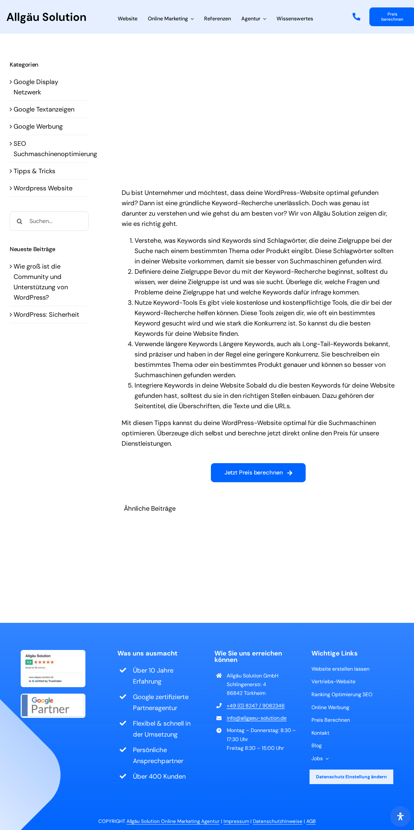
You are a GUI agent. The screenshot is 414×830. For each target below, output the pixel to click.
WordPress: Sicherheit (46, 314)
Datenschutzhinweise (277, 821)
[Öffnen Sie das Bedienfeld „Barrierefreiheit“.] (400, 816)
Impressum (236, 821)
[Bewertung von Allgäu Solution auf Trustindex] (53, 653)
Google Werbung (38, 126)
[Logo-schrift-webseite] (46, 16)
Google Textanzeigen (44, 109)
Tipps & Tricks (34, 171)
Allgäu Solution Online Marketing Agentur (173, 821)
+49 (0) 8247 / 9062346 (256, 705)
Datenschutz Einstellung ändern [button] (351, 777)
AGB (311, 821)
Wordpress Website (43, 188)
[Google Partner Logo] (53, 697)
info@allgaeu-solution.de (257, 718)
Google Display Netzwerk (36, 87)
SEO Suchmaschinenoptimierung (49, 148)
